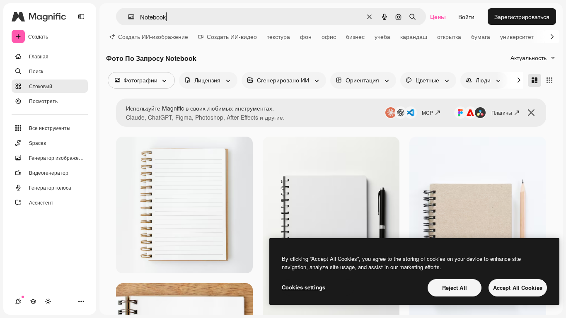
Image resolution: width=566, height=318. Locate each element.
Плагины (501, 112)
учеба (382, 36)
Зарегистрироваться (521, 16)
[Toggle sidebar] (81, 16)
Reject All (454, 288)
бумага (480, 36)
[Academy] (33, 301)
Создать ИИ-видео (232, 36)
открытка (449, 36)
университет (517, 36)
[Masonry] (534, 80)
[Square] (549, 80)
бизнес (355, 36)
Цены (438, 16)
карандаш (413, 36)
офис (329, 36)
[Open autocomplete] (127, 17)
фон (306, 36)
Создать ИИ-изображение (153, 36)
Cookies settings (303, 287)
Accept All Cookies (517, 288)
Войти (466, 16)
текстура (278, 36)
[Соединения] (18, 301)
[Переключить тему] (48, 301)
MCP (427, 112)
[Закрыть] (531, 113)
